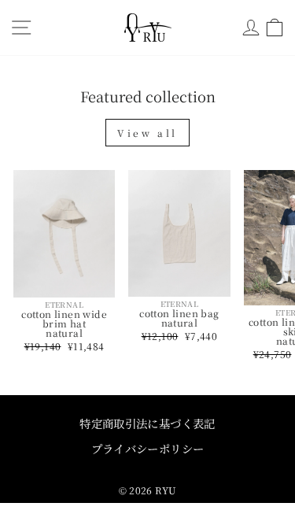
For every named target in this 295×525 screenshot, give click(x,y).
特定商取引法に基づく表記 (147, 423)
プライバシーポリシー (148, 448)
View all (147, 132)
